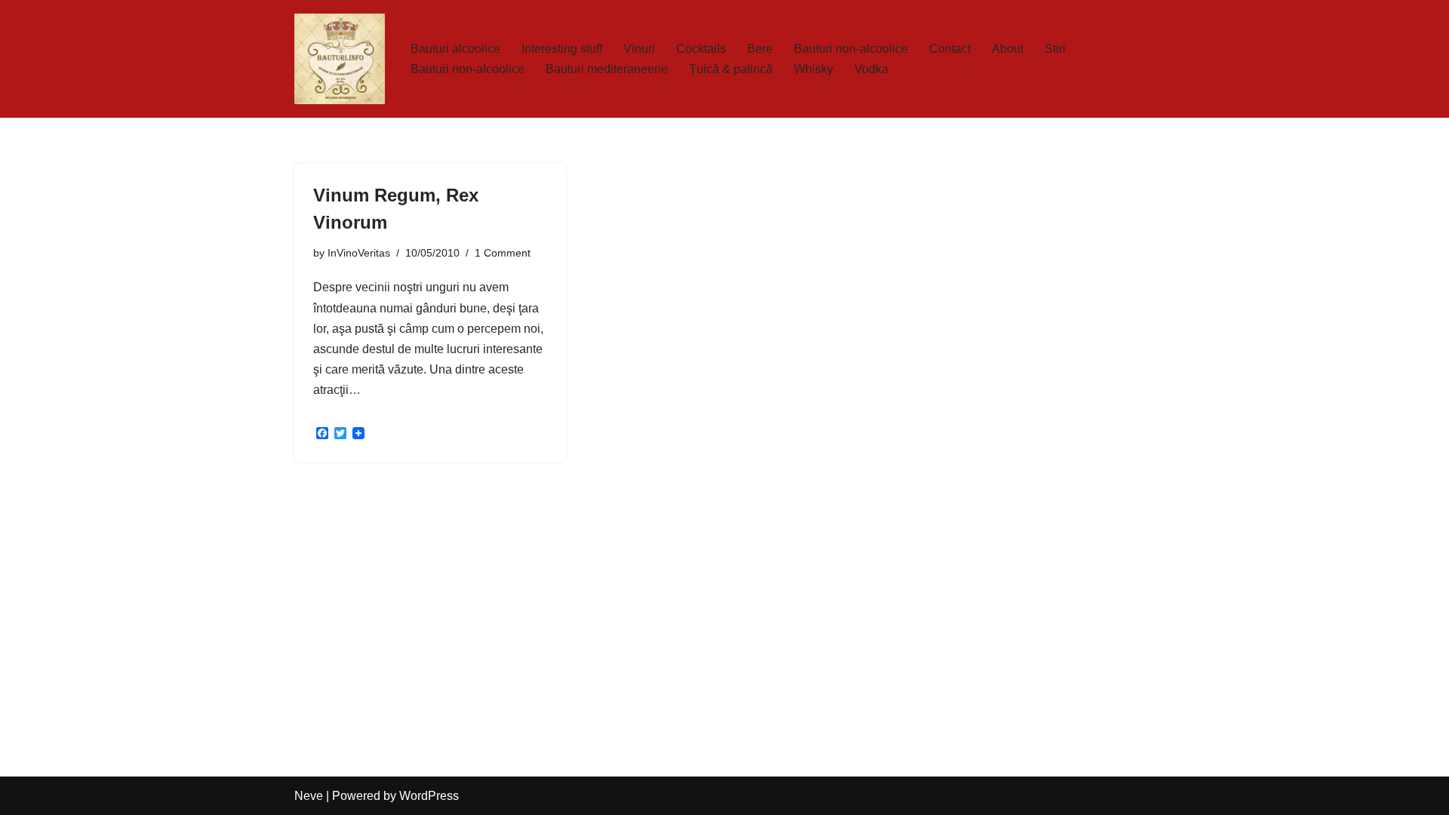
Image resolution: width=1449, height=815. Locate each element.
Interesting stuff (561, 48)
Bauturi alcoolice (455, 48)
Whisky (813, 69)
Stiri (1055, 48)
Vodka (871, 69)
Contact (950, 48)
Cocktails (701, 48)
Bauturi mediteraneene (607, 69)
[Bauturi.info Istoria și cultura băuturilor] (339, 59)
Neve (308, 795)
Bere (760, 48)
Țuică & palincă (731, 69)
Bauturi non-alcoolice (851, 48)
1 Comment (503, 253)
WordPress (429, 795)
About (1007, 48)
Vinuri (639, 48)
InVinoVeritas (359, 253)
